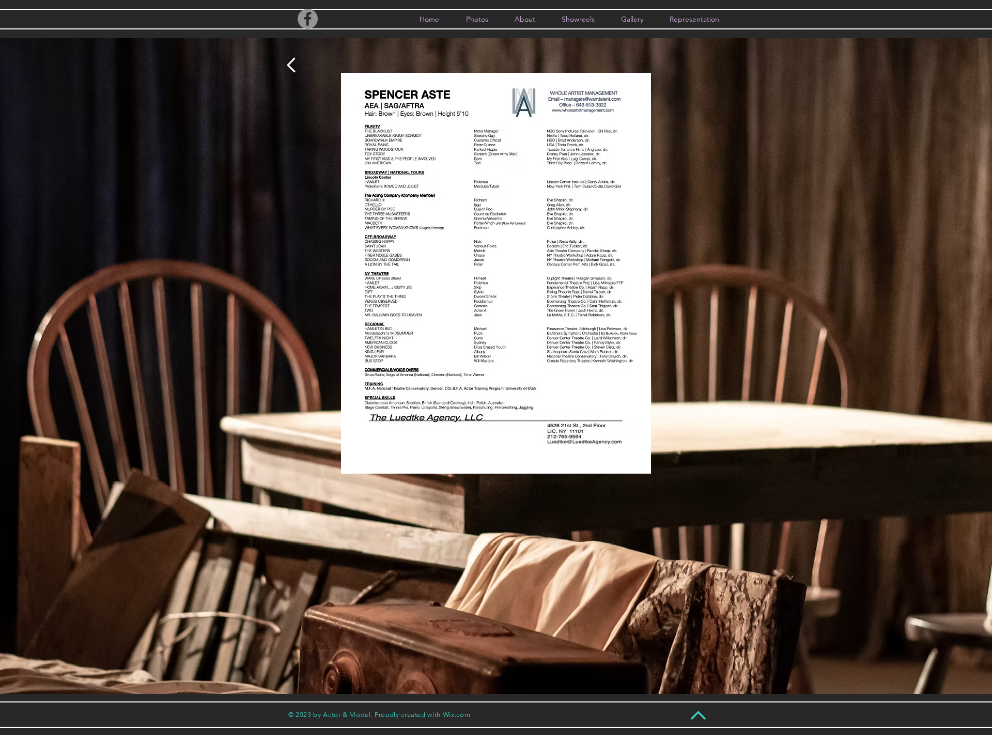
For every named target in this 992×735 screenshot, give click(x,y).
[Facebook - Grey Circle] (308, 19)
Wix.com (457, 714)
